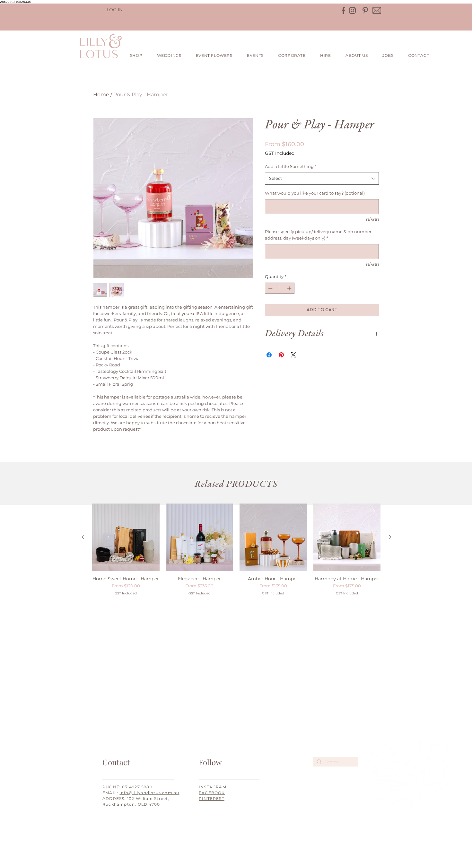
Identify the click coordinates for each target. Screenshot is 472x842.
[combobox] (322, 178)
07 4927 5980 (137, 787)
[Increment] (290, 288)
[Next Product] (390, 537)
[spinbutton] (280, 288)
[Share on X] (293, 355)
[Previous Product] (83, 537)
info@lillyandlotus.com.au (149, 792)
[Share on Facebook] (269, 355)
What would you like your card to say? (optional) (315, 193)
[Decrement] (270, 288)
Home (101, 95)
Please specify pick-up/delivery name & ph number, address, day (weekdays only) (318, 235)
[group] (236, 549)
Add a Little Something (291, 166)
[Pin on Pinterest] (281, 355)
